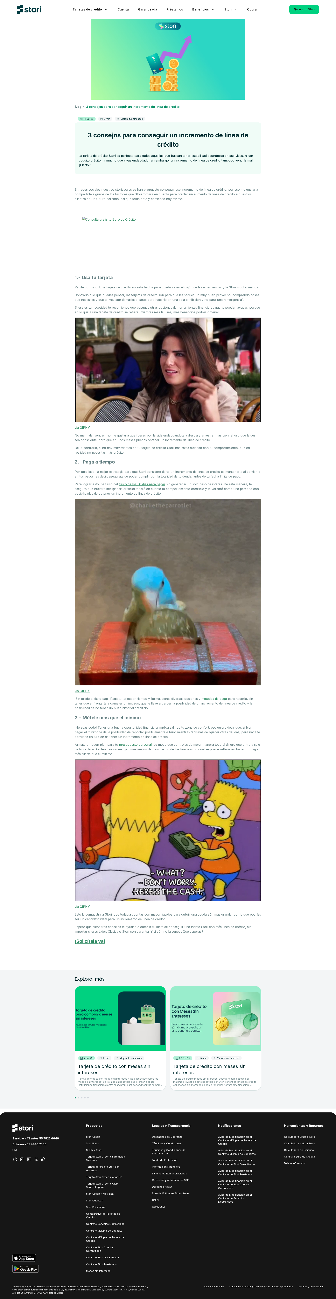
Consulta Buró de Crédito (299, 1156)
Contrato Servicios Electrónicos (105, 1223)
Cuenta (123, 9)
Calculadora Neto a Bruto (299, 1143)
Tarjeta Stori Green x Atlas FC (104, 1177)
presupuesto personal (135, 744)
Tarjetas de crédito (87, 9)
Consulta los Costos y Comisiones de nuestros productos (261, 1286)
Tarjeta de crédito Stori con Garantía (103, 1168)
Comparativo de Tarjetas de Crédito (103, 1215)
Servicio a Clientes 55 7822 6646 (35, 1138)
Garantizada (147, 9)
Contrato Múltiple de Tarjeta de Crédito (105, 1239)
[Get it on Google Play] (35, 1269)
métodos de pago (213, 699)
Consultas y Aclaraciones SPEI (170, 1180)
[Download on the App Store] (35, 1258)
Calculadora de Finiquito (299, 1149)
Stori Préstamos (95, 1207)
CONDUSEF (158, 1206)
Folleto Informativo (295, 1163)
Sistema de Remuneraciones (169, 1173)
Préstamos (174, 9)
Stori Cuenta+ (94, 1200)
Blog (78, 107)
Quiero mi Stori (304, 9)
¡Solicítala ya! (90, 941)
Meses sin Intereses (98, 1270)
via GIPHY (82, 428)
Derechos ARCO (162, 1186)
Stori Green (93, 1136)
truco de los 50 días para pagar (142, 484)
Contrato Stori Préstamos (101, 1264)
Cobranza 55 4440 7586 (29, 1144)
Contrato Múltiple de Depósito (104, 1230)
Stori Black (92, 1143)
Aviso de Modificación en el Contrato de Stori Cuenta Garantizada (235, 1184)
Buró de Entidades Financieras (170, 1193)
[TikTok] (43, 1159)
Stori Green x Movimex (100, 1193)
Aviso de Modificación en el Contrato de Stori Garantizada (236, 1162)
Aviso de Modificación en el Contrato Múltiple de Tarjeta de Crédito (237, 1140)
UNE (15, 1150)
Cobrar (252, 9)
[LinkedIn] (29, 1159)
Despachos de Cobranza (167, 1136)
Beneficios (200, 9)
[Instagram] (22, 1159)
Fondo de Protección (164, 1160)
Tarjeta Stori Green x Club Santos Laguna (102, 1185)
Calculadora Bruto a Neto (299, 1136)
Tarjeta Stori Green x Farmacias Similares (105, 1158)
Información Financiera (166, 1166)
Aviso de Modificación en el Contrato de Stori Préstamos (235, 1172)
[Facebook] (15, 1159)
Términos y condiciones (311, 1286)
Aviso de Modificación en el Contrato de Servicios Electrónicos (235, 1198)
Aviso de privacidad (214, 1286)
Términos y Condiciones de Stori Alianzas (169, 1151)
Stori (228, 9)
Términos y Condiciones (167, 1143)
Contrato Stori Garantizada (102, 1257)
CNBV (155, 1199)
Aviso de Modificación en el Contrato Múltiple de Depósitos (237, 1152)
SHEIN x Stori (94, 1149)
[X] (36, 1159)
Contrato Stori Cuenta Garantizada (99, 1249)
